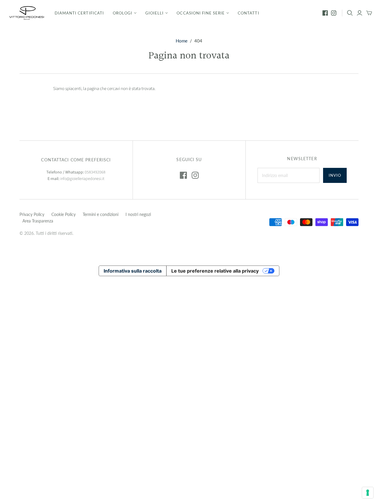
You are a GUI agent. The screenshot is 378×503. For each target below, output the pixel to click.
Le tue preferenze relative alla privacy (215, 271)
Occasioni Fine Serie (201, 13)
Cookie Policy (63, 214)
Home (182, 40)
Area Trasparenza (37, 220)
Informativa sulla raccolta (133, 271)
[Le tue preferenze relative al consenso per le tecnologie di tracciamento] (367, 492)
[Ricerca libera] (350, 13)
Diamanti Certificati (79, 13)
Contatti (248, 13)
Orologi (122, 13)
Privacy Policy (31, 214)
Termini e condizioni (100, 214)
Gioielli (154, 13)
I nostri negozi (138, 214)
